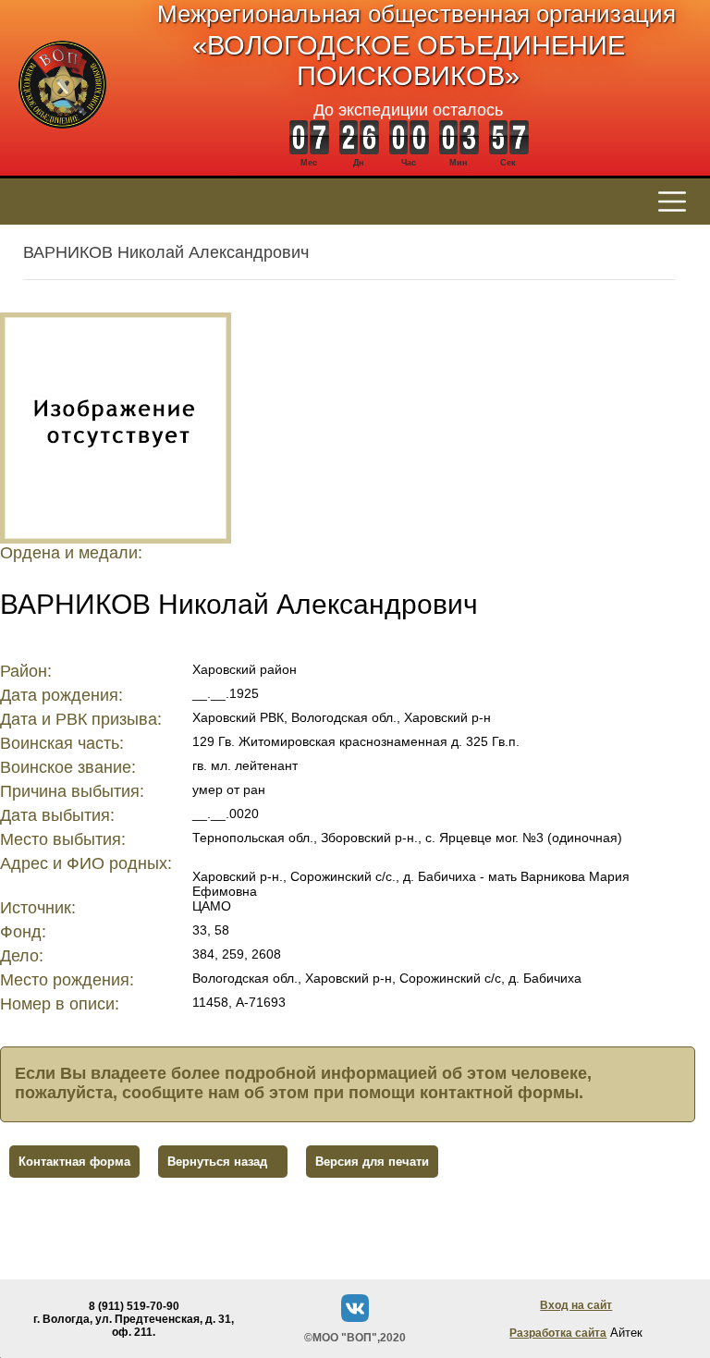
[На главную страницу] (62, 138)
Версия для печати (372, 1161)
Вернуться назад (217, 1161)
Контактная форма (74, 1161)
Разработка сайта (557, 1333)
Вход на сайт (576, 1305)
